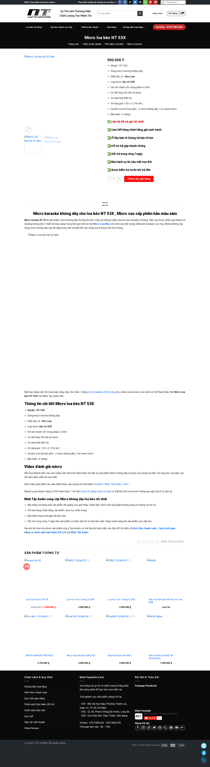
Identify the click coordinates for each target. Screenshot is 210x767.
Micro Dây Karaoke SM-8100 (81, 655)
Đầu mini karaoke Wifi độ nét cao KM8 (165, 601)
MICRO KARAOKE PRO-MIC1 (40, 655)
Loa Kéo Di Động (34, 27)
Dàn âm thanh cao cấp (61, 27)
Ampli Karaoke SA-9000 (119, 655)
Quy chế (28, 716)
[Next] (97, 94)
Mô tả (105, 205)
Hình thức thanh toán (35, 692)
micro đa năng (88, 491)
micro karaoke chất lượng (101, 392)
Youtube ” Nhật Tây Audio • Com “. (112, 484)
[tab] (105, 205)
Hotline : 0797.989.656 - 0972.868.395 (100, 722)
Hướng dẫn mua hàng (133, 27)
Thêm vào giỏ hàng (139, 178)
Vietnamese (171, 2)
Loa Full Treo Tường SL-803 (121, 599)
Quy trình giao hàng (34, 698)
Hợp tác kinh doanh (34, 722)
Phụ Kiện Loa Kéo (114, 44)
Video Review (31, 728)
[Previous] (29, 94)
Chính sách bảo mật (34, 710)
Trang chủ (73, 44)
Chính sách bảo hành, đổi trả (39, 704)
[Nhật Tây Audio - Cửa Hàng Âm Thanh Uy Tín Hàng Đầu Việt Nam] (39, 13)
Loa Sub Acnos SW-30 (37, 599)
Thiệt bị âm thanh (91, 44)
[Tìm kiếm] (140, 13)
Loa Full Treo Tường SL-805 (80, 599)
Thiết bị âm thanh (89, 27)
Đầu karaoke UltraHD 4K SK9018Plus (161, 657)
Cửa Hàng (111, 27)
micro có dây (104, 491)
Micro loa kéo (134, 44)
